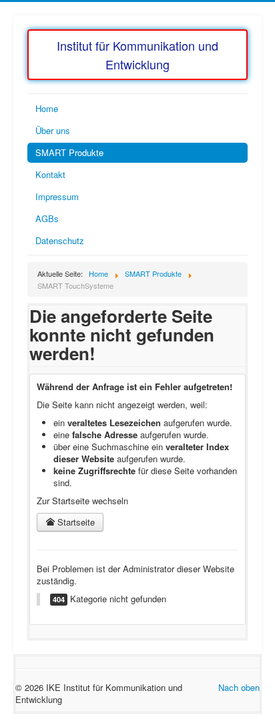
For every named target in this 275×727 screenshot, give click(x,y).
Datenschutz (59, 240)
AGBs (47, 218)
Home (46, 108)
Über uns (52, 130)
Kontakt (50, 174)
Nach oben (239, 687)
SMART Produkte (69, 152)
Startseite (75, 522)
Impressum (57, 196)
